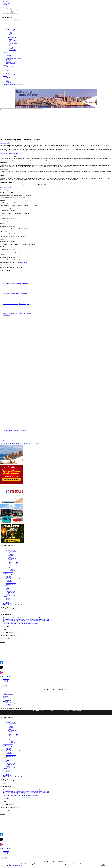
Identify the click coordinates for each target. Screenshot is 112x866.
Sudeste (11, 35)
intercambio (12, 443)
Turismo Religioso (10, 63)
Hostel (7, 67)
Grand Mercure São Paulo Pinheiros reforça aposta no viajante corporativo (21, 623)
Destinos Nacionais (10, 29)
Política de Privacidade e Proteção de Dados (13, 84)
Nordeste (11, 33)
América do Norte (13, 41)
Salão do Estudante (27, 443)
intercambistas (19, 443)
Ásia (10, 44)
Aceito (102, 864)
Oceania (11, 48)
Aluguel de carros (10, 70)
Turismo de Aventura (11, 62)
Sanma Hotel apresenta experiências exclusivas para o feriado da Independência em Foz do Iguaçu (26, 620)
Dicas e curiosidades (8, 51)
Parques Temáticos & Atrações (13, 58)
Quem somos (6, 680)
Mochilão (8, 59)
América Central (13, 40)
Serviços (5, 65)
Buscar (16, 20)
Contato (8, 705)
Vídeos (8, 78)
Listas (7, 80)
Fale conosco (6, 679)
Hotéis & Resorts (10, 66)
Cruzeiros (8, 55)
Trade (7, 81)
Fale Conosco (6, 3)
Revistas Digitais (7, 82)
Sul (10, 36)
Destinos (5, 28)
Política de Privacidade (16, 865)
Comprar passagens (10, 74)
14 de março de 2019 (5, 143)
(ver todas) (2, 611)
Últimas (5, 76)
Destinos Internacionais (11, 37)
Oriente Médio (12, 50)
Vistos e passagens (10, 72)
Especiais (5, 52)
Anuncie (5, 4)
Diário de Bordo (10, 54)
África (10, 39)
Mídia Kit (5, 681)
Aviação (8, 69)
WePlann (8, 73)
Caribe (10, 45)
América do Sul (13, 43)
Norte (10, 32)
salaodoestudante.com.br (23, 262)
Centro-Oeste (12, 30)
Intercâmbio (9, 56)
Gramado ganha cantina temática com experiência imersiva (17, 622)
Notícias (8, 77)
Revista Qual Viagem (11, 702)
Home (4, 692)
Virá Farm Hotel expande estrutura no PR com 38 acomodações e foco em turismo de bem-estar (26, 619)
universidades (36, 443)
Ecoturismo (9, 61)
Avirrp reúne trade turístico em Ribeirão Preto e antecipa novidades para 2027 (21, 617)
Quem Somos (6, 2)
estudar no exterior (4, 443)
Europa (11, 47)
